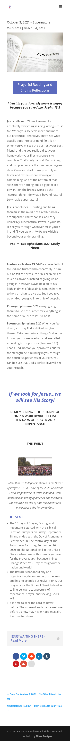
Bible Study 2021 (34, 28)
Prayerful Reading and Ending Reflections (35, 87)
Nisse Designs (44, 736)
